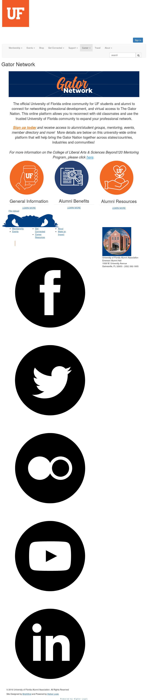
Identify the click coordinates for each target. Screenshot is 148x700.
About (60, 228)
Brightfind (27, 693)
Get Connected (40, 230)
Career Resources (40, 236)
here (90, 157)
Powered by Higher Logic (74, 699)
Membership (18, 228)
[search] (138, 55)
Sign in (138, 40)
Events (15, 231)
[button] (15, 47)
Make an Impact (62, 233)
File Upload (14, 210)
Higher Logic (53, 693)
